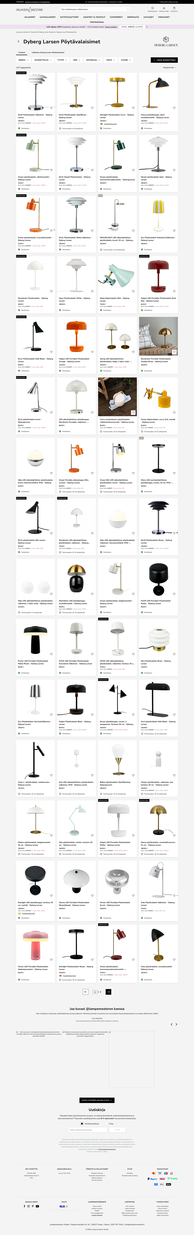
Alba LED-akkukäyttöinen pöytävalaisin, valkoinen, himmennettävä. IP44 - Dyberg (117, 541)
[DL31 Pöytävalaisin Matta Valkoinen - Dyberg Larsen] (76, 224)
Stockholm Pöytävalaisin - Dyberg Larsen (33, 299)
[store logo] (29, 9)
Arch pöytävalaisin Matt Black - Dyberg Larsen (158, 722)
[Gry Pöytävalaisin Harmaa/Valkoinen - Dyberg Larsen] (35, 708)
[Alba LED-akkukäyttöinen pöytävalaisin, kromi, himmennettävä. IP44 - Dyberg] (35, 466)
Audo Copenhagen (162, 1206)
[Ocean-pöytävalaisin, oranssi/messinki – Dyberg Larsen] (35, 224)
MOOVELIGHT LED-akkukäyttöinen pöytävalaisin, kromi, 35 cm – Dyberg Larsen (116, 239)
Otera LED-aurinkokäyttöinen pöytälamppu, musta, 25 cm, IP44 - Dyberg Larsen (156, 481)
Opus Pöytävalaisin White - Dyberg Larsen (74, 299)
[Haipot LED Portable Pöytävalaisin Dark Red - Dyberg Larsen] (158, 284)
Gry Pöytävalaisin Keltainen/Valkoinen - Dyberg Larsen (158, 238)
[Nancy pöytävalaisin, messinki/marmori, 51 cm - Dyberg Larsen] (158, 828)
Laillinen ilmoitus (97, 1208)
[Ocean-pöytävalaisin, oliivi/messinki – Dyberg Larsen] (35, 163)
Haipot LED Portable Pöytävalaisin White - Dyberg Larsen (115, 843)
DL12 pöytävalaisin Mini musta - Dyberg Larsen (32, 541)
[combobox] (95, 9)
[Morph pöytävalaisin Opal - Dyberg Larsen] (158, 163)
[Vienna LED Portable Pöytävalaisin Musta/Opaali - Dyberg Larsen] (76, 891)
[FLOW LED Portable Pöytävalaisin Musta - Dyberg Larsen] (158, 587)
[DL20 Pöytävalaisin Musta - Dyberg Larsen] (158, 526)
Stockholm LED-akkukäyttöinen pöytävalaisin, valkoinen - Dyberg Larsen (73, 541)
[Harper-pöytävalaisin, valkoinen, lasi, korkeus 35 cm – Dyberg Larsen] (158, 768)
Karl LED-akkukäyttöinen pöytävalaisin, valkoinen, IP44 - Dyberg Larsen (76, 783)
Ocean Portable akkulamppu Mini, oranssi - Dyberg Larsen (74, 481)
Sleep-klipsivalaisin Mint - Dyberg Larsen (114, 299)
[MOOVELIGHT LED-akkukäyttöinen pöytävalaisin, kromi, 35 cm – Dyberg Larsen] (117, 224)
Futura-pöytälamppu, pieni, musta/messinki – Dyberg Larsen (155, 116)
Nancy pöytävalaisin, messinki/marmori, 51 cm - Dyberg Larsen (158, 843)
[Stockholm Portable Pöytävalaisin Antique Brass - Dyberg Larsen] (158, 345)
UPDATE (132, 27)
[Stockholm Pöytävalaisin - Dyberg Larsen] (35, 284)
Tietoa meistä (97, 1206)
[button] (51, 108)
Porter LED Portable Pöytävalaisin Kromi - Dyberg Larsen (115, 903)
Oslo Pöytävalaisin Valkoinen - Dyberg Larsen (158, 903)
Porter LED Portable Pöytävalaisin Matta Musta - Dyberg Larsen (33, 662)
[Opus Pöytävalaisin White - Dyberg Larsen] (76, 284)
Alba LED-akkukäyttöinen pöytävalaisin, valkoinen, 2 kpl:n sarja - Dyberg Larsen (35, 602)
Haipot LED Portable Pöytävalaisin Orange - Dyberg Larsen (74, 360)
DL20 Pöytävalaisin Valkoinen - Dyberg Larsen (35, 116)
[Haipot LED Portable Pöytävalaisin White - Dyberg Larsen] (117, 828)
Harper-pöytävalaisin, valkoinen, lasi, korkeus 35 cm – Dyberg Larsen (157, 783)
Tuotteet (21, 52)
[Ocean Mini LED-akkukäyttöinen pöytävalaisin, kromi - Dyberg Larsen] (117, 466)
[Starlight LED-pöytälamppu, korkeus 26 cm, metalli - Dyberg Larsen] (35, 891)
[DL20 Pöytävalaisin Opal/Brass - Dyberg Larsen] (76, 102)
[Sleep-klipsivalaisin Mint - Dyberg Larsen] (117, 284)
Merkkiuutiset (129, 1211)
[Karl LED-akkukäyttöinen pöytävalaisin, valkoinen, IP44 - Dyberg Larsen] (76, 768)
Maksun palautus (97, 1178)
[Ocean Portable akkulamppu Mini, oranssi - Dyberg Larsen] (76, 466)
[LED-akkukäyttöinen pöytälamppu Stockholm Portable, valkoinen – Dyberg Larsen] (76, 405)
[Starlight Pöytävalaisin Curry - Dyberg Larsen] (117, 102)
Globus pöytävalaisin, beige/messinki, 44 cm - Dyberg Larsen (34, 843)
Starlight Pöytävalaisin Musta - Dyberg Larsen (76, 967)
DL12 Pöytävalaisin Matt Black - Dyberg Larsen (35, 360)
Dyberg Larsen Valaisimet (47, 32)
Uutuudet (148, 17)
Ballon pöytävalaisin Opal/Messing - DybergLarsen (115, 783)
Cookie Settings (130, 1208)
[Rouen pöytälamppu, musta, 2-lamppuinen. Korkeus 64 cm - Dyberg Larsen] (117, 708)
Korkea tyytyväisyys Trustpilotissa (37, 2)
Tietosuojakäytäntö (97, 1213)
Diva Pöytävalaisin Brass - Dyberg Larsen (156, 662)
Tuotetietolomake (110, 124)
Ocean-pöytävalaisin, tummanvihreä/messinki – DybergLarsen (117, 178)
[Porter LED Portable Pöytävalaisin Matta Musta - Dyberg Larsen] (35, 647)
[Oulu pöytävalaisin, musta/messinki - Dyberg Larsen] (158, 954)
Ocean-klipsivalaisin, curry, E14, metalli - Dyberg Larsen (158, 420)
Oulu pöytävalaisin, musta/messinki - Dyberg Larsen (157, 967)
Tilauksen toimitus (97, 1173)
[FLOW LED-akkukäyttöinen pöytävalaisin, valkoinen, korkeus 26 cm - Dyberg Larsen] (117, 647)
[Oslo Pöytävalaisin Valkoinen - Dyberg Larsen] (158, 891)
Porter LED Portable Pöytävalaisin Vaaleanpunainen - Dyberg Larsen (33, 967)
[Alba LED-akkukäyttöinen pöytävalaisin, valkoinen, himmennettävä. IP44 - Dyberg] (117, 526)
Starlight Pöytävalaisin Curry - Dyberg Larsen (117, 116)
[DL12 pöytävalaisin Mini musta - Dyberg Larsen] (35, 526)
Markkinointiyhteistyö (130, 1215)
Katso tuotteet (111, 27)
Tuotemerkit (34, 32)
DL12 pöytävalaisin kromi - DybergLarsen (30, 420)
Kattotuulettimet (69, 17)
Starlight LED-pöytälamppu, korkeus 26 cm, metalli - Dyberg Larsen (35, 903)
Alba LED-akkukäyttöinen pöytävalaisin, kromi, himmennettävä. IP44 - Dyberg (35, 481)
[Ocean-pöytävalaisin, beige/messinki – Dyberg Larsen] (117, 587)
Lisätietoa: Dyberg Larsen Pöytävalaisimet (48, 52)
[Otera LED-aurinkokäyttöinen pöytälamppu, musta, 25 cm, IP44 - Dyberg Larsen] (158, 466)
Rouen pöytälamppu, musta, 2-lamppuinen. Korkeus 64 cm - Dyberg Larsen (116, 723)
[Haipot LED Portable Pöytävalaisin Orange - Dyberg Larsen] (76, 345)
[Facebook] (24, 1206)
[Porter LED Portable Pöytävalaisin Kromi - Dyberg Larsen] (117, 891)
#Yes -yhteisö (130, 1206)
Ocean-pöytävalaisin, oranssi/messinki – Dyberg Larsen (35, 238)
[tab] (23, 60)
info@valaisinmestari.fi (31, 1175)
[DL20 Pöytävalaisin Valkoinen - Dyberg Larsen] (35, 102)
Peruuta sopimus (97, 1180)
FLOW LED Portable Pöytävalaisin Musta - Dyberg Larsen (156, 602)
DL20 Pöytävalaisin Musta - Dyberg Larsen (156, 541)
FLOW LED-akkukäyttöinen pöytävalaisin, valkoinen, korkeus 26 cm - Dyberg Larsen (117, 662)
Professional (97, 22)
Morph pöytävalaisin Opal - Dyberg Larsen (156, 178)
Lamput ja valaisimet (23, 32)
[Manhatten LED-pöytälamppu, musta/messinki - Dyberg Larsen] (76, 587)
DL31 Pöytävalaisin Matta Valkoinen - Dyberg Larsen (75, 238)
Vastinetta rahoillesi (162, 1211)
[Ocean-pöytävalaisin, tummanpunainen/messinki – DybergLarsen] (117, 954)
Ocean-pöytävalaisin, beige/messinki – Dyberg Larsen (116, 602)
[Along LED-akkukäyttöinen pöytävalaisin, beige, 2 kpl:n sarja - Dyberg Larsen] (117, 345)
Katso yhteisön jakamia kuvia (95, 1100)
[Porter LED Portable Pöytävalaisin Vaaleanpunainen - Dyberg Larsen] (35, 954)
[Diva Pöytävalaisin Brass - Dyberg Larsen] (158, 647)
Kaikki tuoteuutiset (163, 1215)
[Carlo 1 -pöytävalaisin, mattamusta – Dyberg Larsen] (35, 768)
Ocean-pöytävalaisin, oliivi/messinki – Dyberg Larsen (34, 178)
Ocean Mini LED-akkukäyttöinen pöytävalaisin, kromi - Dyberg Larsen (116, 481)
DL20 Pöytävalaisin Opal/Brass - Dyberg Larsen (73, 116)
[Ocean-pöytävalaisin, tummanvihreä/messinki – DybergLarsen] (117, 163)
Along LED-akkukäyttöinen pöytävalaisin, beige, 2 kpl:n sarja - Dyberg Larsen (115, 360)
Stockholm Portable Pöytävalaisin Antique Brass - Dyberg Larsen (156, 360)
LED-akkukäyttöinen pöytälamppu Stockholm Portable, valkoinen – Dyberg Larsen (74, 420)
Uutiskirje (130, 1173)
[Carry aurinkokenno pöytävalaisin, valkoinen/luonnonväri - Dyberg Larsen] (117, 405)
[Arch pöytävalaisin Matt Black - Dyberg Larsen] (158, 708)
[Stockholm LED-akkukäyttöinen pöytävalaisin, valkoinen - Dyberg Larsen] (76, 526)
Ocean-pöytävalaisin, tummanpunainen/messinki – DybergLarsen (112, 968)
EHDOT (97, 1211)
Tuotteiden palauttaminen (97, 1175)
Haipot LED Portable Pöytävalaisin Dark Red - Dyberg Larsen (158, 299)
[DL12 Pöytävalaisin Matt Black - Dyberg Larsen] (35, 345)
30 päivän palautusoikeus (130, 1175)
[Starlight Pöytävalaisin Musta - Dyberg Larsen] (76, 954)
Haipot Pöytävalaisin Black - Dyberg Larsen (75, 722)
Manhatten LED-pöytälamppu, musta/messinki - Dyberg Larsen (73, 602)
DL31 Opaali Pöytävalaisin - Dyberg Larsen (74, 178)
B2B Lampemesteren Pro (130, 1213)
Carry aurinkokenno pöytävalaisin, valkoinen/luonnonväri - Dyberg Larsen (117, 420)
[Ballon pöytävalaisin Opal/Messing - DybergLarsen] (117, 768)
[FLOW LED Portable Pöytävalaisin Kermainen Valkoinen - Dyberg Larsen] (76, 647)
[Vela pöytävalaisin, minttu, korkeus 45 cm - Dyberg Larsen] (76, 828)
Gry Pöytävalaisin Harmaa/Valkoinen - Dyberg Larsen (34, 722)
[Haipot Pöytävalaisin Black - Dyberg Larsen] (76, 708)
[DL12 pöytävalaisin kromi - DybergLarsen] (35, 405)
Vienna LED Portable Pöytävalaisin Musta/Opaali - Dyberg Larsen (74, 903)
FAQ (31, 1178)
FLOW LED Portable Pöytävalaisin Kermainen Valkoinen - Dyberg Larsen (75, 662)
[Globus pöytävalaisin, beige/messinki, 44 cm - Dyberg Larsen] (35, 828)
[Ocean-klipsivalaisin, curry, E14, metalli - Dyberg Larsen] (158, 405)
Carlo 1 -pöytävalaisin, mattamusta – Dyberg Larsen (34, 783)
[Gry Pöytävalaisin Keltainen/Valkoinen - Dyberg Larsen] (158, 224)
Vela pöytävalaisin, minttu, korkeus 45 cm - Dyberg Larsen (76, 843)
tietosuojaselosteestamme (107, 1149)
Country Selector (97, 1215)
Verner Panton (162, 1208)
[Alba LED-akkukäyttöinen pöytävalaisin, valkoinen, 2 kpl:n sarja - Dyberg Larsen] (35, 587)
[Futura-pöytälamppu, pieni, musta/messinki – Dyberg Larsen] (158, 102)
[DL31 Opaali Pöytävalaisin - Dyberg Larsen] (76, 163)
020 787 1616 (31, 1173)
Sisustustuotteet (162, 1213)
